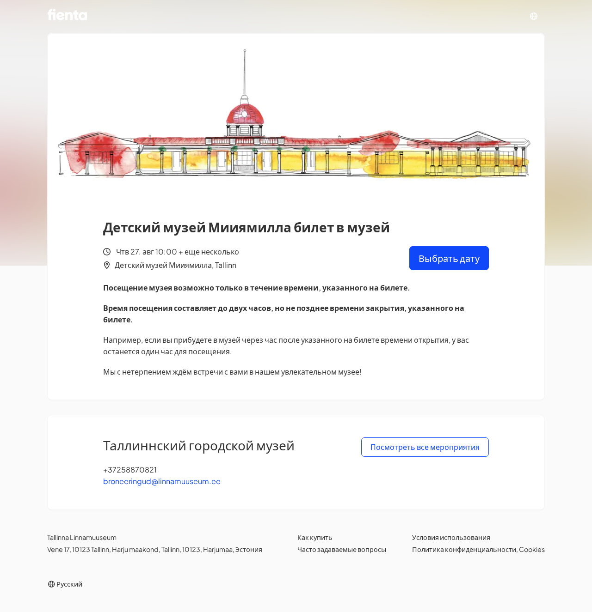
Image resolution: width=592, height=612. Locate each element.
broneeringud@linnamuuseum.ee (162, 481)
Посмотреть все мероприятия (425, 447)
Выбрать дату (449, 258)
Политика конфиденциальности (464, 549)
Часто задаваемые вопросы (341, 549)
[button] (534, 16)
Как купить (315, 537)
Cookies (532, 549)
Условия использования (451, 537)
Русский (69, 584)
